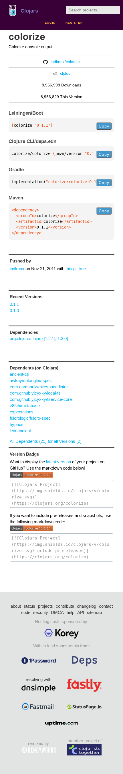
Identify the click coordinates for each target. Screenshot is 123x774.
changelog (86, 606)
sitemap (94, 612)
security (40, 612)
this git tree (76, 268)
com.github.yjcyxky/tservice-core (41, 399)
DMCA (57, 612)
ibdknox (17, 268)
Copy (104, 126)
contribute (65, 606)
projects (45, 606)
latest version (58, 461)
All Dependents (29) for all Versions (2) (46, 441)
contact (106, 606)
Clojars (29, 11)
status (29, 606)
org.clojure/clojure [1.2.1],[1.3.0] (39, 338)
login (50, 22)
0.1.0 (14, 310)
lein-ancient (20, 430)
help (70, 612)
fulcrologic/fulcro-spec (30, 418)
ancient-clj (19, 374)
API (80, 612)
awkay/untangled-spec (31, 380)
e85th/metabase (25, 405)
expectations (21, 411)
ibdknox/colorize (65, 61)
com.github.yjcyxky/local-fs (35, 393)
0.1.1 (14, 304)
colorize (27, 36)
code (25, 612)
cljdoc (65, 73)
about (16, 606)
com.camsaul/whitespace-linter (39, 386)
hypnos (16, 424)
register (74, 22)
